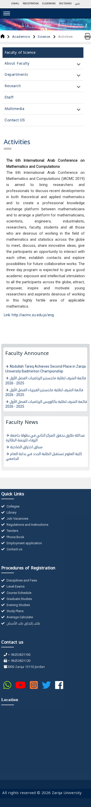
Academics (21, 37)
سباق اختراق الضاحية (26, 447)
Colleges (12, 506)
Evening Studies (18, 605)
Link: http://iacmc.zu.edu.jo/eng (29, 315)
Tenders (12, 531)
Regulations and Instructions (27, 525)
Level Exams (15, 586)
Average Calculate (19, 617)
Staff (9, 97)
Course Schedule (18, 593)
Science (44, 37)
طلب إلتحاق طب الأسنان (23, 623)
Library (11, 512)
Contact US (15, 120)
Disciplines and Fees (21, 580)
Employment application (24, 543)
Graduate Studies (19, 599)
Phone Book (15, 537)
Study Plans (15, 611)
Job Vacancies (17, 518)
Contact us (14, 549)
